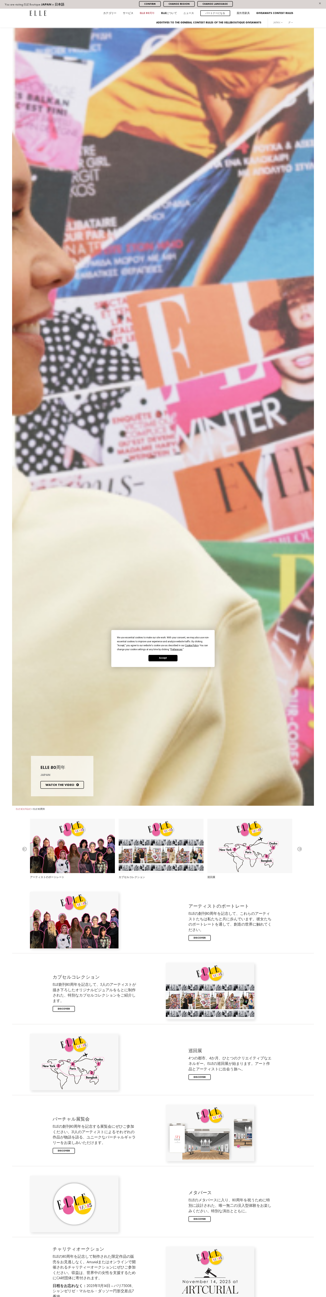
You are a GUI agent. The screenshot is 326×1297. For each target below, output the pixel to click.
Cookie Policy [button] (191, 645)
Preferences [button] (176, 649)
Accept (163, 658)
